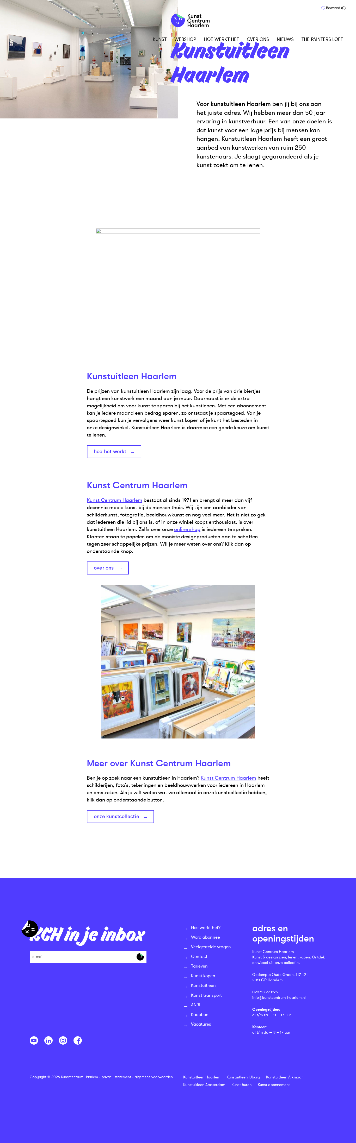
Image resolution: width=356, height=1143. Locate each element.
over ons (104, 568)
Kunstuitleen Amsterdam (204, 1085)
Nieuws (285, 39)
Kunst (160, 39)
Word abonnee (205, 937)
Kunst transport (206, 995)
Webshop (185, 39)
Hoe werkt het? (205, 927)
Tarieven (199, 966)
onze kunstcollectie (116, 816)
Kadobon (199, 1014)
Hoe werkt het (221, 39)
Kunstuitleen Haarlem (201, 1077)
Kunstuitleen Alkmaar (284, 1077)
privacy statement (116, 1077)
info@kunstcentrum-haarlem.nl (279, 997)
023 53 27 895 (265, 992)
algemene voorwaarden (154, 1077)
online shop (187, 529)
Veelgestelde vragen (211, 946)
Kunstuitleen (203, 985)
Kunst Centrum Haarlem (114, 500)
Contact (199, 956)
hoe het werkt (110, 451)
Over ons (258, 39)
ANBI (195, 1004)
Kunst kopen (203, 975)
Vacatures (201, 1024)
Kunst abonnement (274, 1085)
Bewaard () (335, 8)
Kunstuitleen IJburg (243, 1077)
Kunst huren (241, 1085)
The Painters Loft (322, 39)
